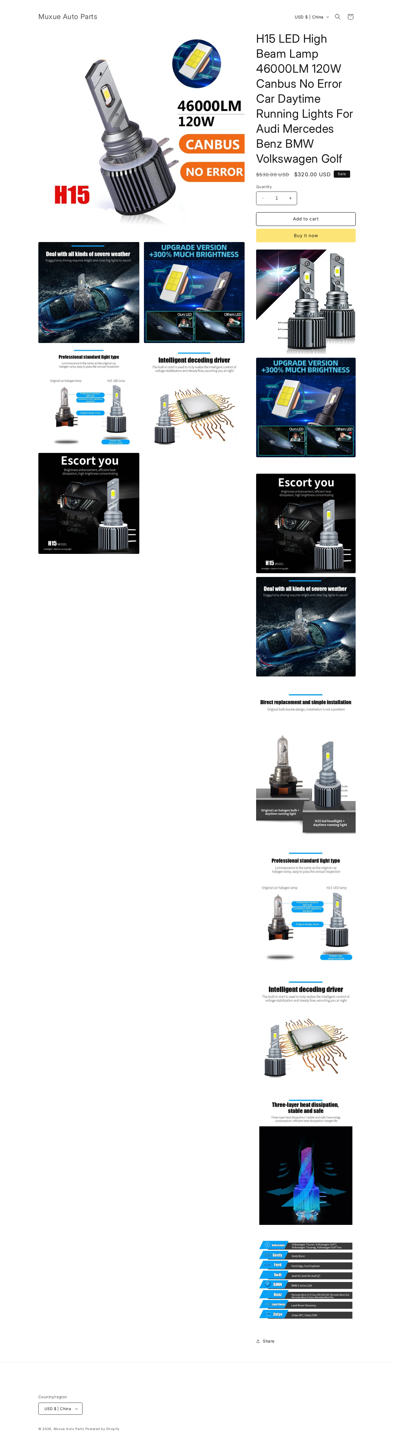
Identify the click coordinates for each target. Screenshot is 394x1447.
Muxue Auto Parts (69, 1429)
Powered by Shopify (102, 1429)
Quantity (264, 186)
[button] (337, 16)
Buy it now (306, 235)
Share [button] (269, 1341)
